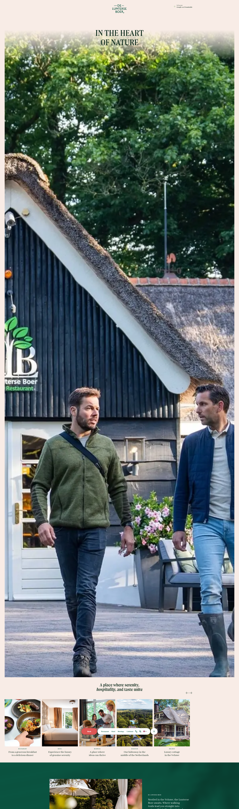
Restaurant (105, 731)
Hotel (113, 731)
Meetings (121, 731)
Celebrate (130, 731)
